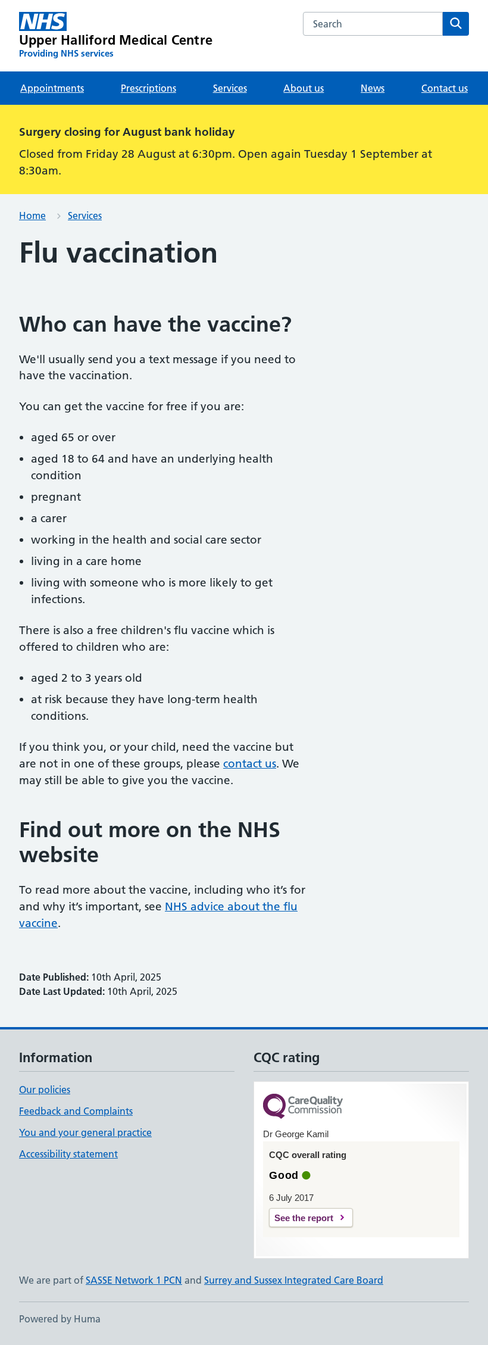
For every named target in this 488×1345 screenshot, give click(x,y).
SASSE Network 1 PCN (134, 1280)
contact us (249, 763)
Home (32, 215)
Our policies (44, 1090)
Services (230, 88)
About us (303, 88)
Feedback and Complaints (76, 1111)
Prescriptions (148, 88)
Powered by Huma (60, 1319)
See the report (303, 1218)
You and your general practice (85, 1132)
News (372, 88)
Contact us (444, 88)
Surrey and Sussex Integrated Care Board (293, 1280)
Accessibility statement (68, 1154)
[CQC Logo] (303, 1107)
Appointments (52, 88)
